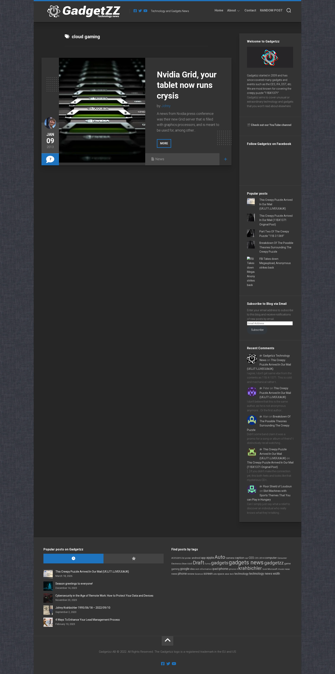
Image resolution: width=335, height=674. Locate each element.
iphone (223, 569)
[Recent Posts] (73, 559)
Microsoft (272, 569)
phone (182, 573)
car (246, 558)
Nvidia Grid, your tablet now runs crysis (187, 85)
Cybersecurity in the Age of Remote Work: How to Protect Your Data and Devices (104, 595)
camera (230, 557)
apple (210, 558)
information (206, 569)
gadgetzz (274, 563)
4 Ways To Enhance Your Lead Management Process (87, 619)
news (174, 574)
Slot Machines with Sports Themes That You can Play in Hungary (268, 495)
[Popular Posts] (134, 559)
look (264, 569)
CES (251, 558)
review (190, 573)
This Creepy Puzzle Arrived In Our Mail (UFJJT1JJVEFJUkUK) (269, 364)
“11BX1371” (271, 92)
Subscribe (257, 329)
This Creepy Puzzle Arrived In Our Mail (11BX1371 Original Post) (276, 220)
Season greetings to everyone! (74, 583)
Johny (166, 106)
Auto (220, 557)
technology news (260, 573)
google (184, 569)
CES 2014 (259, 558)
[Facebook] (135, 10)
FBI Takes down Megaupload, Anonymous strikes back (275, 263)
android (196, 557)
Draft (198, 563)
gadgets (219, 563)
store (227, 574)
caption (239, 558)
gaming (175, 569)
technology (241, 573)
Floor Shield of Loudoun (277, 486)
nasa (287, 569)
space (220, 573)
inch (197, 569)
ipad (215, 569)
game (287, 563)
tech (232, 574)
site (215, 574)
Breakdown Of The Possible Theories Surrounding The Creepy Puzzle (276, 247)
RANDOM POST (271, 10)
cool (189, 563)
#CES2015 (176, 558)
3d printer (186, 558)
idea (192, 569)
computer (270, 558)
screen (208, 573)
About (231, 10)
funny (208, 563)
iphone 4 (233, 569)
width (276, 573)
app (203, 558)
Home (219, 10)
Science (199, 574)
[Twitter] (140, 10)
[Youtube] (145, 10)
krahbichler (250, 568)
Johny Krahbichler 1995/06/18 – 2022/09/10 (82, 607)
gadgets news (246, 562)
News (159, 159)
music (281, 569)
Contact (250, 10)
